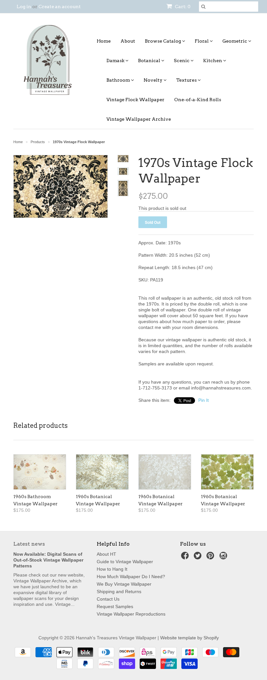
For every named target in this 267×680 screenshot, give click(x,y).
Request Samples (115, 606)
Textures (187, 80)
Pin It (203, 400)
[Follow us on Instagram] (224, 557)
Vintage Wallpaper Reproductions (131, 614)
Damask (115, 60)
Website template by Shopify (189, 637)
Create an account (59, 6)
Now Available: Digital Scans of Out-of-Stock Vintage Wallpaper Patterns (48, 559)
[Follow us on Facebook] (186, 557)
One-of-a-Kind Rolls (197, 99)
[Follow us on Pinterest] (211, 557)
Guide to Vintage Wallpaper (125, 561)
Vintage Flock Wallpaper (135, 99)
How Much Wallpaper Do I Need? (131, 576)
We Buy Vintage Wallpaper (124, 584)
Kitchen (213, 60)
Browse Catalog (163, 41)
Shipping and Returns (119, 591)
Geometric (235, 41)
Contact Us (108, 599)
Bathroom (118, 80)
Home (104, 41)
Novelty (153, 80)
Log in (24, 6)
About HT (106, 554)
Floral (202, 41)
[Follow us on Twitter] (199, 557)
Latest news (29, 544)
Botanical (149, 60)
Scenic (182, 60)
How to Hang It (112, 569)
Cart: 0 (182, 6)
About (127, 41)
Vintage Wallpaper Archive (138, 119)
